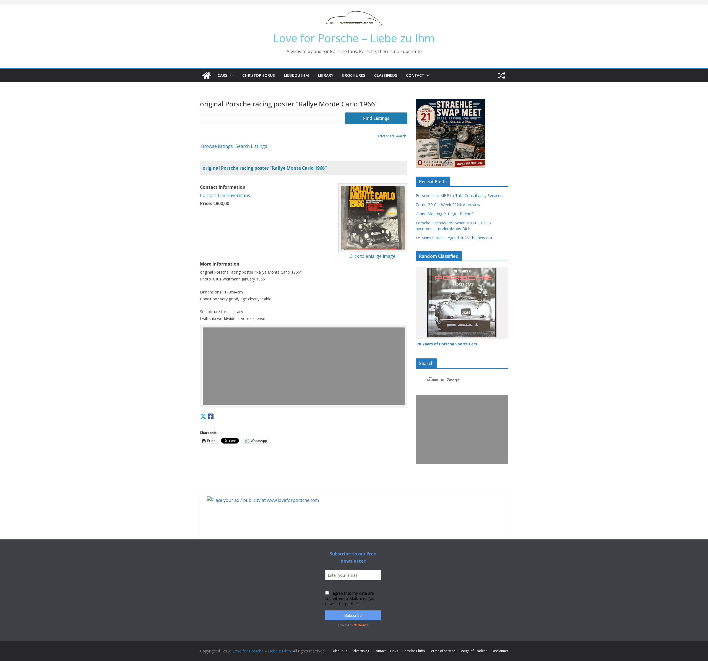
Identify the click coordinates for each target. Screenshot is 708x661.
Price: (206, 203)
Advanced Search (392, 135)
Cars (222, 75)
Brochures (353, 75)
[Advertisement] (305, 366)
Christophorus (258, 75)
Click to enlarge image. (373, 256)
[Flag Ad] (216, 416)
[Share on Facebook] (211, 416)
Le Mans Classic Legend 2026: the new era (454, 237)
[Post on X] (203, 416)
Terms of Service (442, 651)
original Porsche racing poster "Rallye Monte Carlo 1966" (265, 168)
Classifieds (385, 75)
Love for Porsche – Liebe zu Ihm (354, 38)
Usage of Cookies (473, 651)
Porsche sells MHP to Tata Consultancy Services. (459, 195)
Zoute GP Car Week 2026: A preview (448, 204)
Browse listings (217, 146)
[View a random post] (501, 75)
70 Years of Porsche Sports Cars (447, 344)
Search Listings (251, 146)
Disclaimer (500, 651)
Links (394, 651)
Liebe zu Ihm (296, 75)
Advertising (360, 651)
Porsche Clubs (413, 651)
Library (325, 75)
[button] (230, 75)
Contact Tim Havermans (225, 195)
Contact (415, 75)
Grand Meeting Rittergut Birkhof (444, 213)
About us (340, 651)
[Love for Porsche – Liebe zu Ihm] (206, 75)
